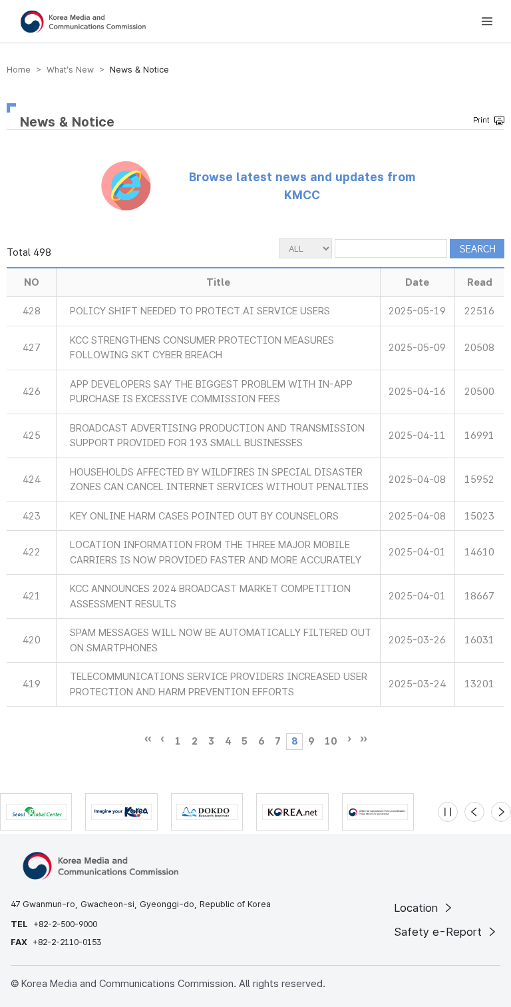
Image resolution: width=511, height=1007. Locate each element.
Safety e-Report (439, 931)
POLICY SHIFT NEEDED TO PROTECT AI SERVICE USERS (200, 311)
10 (331, 741)
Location (417, 907)
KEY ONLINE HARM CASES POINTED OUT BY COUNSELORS (204, 516)
